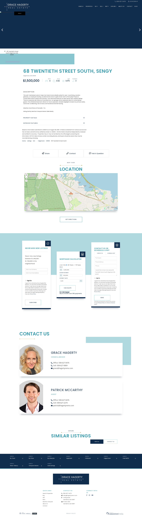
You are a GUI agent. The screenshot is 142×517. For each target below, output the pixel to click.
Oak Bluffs (126, 458)
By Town (12, 458)
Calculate (67, 288)
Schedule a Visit (111, 253)
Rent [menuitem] (106, 6)
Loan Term (63, 265)
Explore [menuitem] (113, 6)
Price (61, 267)
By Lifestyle (51, 458)
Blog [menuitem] (136, 6)
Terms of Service (111, 302)
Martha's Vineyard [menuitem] (48, 501)
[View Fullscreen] (26, 180)
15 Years (78, 265)
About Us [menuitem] (121, 6)
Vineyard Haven (33, 465)
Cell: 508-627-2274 (60, 403)
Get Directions (71, 219)
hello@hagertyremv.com (70, 495)
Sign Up (136, 1)
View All (97, 441)
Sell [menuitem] (101, 6)
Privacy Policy (33, 294)
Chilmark (88, 458)
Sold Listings (51, 465)
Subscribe (33, 302)
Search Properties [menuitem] (48, 493)
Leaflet (103, 210)
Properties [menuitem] (89, 6)
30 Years (70, 265)
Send (102, 298)
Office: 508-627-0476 (61, 363)
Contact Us (100, 253)
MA (34, 141)
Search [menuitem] (81, 6)
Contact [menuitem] (129, 6)
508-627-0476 (121, 1)
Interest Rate (64, 278)
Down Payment (64, 272)
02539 (48, 141)
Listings (29, 141)
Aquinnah (69, 458)
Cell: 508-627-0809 (60, 365)
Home (24, 141)
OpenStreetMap (109, 210)
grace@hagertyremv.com (63, 368)
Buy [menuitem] (96, 6)
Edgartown (41, 141)
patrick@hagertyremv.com (63, 405)
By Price (31, 458)
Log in (131, 1)
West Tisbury (14, 465)
